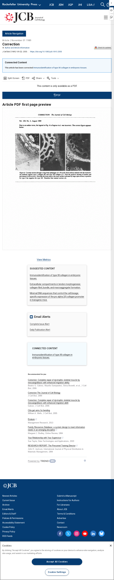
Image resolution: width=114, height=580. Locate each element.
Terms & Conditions (66, 514)
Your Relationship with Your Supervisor (44, 438)
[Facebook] (60, 534)
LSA (89, 5)
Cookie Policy (8, 527)
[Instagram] (77, 534)
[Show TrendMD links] (85, 460)
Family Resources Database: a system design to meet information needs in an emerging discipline (56, 428)
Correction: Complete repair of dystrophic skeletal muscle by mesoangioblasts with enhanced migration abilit (54, 401)
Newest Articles (9, 496)
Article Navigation (14, 33)
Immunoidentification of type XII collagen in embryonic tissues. (60, 68)
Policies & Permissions (12, 518)
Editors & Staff (9, 514)
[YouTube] (85, 534)
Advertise (61, 518)
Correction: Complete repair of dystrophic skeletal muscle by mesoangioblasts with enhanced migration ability (54, 381)
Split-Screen (13, 78)
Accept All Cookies (57, 561)
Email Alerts (8, 509)
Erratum (31, 419)
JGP (70, 5)
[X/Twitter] (68, 534)
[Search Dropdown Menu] (103, 5)
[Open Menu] (22, 5)
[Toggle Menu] (105, 17)
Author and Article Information (17, 48)
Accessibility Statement (13, 522)
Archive (6, 505)
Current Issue (8, 500)
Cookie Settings (57, 572)
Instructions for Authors (68, 500)
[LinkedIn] (93, 534)
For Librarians (63, 505)
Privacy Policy (8, 531)
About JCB (62, 509)
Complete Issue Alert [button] (39, 324)
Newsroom (62, 527)
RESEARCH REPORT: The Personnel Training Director (51, 445)
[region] (57, 560)
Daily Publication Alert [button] (40, 329)
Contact (60, 522)
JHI (80, 5)
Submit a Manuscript (66, 496)
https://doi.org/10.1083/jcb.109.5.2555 (46, 52)
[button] (38, 78)
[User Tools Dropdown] (109, 5)
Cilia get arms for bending (39, 410)
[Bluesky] (101, 534)
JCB (51, 5)
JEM (61, 5)
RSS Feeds (7, 536)
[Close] (110, 545)
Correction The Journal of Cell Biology (44, 393)
